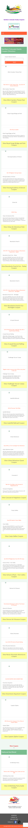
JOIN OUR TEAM (14, 819)
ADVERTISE (14, 815)
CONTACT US (14, 817)
